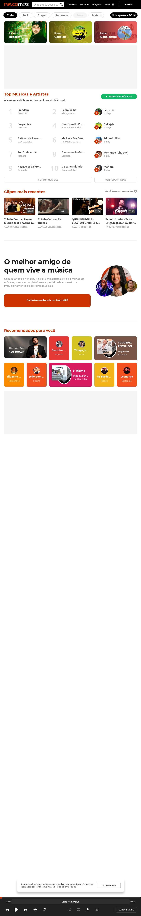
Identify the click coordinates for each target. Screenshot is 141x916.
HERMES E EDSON (71, 141)
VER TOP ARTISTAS (115, 180)
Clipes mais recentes (24, 191)
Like (44, 909)
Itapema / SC (123, 15)
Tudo (10, 15)
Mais (95, 15)
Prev (7, 909)
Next (25, 909)
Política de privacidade (65, 886)
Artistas (72, 4)
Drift (64, 901)
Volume (35, 909)
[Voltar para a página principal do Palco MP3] (17, 4)
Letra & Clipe (126, 909)
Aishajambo (68, 113)
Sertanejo (61, 15)
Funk (80, 15)
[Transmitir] (106, 909)
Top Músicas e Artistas (26, 94)
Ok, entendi (109, 885)
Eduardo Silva (69, 169)
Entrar (129, 4)
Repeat (78, 909)
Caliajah (66, 155)
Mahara (22, 155)
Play (16, 909)
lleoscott (22, 113)
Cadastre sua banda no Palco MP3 (47, 300)
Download (87, 909)
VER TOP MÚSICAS (48, 180)
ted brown (73, 901)
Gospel (42, 15)
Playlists (96, 4)
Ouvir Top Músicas (120, 96)
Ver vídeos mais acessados (119, 191)
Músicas (84, 4)
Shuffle (69, 909)
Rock (26, 15)
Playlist (97, 909)
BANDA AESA (25, 141)
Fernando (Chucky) (71, 127)
